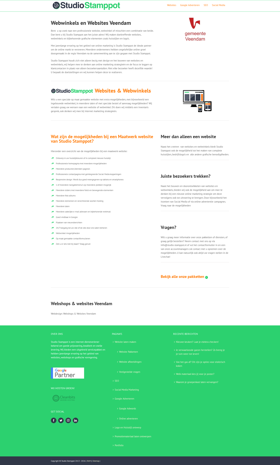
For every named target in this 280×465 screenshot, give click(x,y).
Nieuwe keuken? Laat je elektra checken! (197, 341)
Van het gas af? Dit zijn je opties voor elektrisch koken (200, 363)
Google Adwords (127, 408)
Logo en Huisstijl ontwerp (128, 427)
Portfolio (119, 445)
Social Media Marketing (127, 389)
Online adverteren (128, 418)
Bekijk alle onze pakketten (183, 276)
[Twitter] (61, 420)
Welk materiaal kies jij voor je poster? (195, 374)
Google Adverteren (124, 398)
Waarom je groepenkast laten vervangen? (197, 382)
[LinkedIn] (75, 420)
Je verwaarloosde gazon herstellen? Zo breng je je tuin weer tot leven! (200, 351)
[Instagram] (68, 420)
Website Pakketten (128, 351)
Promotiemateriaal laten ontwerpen (133, 436)
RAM (89, 461)
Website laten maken (125, 341)
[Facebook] (53, 420)
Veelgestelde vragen (129, 371)
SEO (117, 380)
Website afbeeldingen (130, 361)
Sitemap (96, 461)
